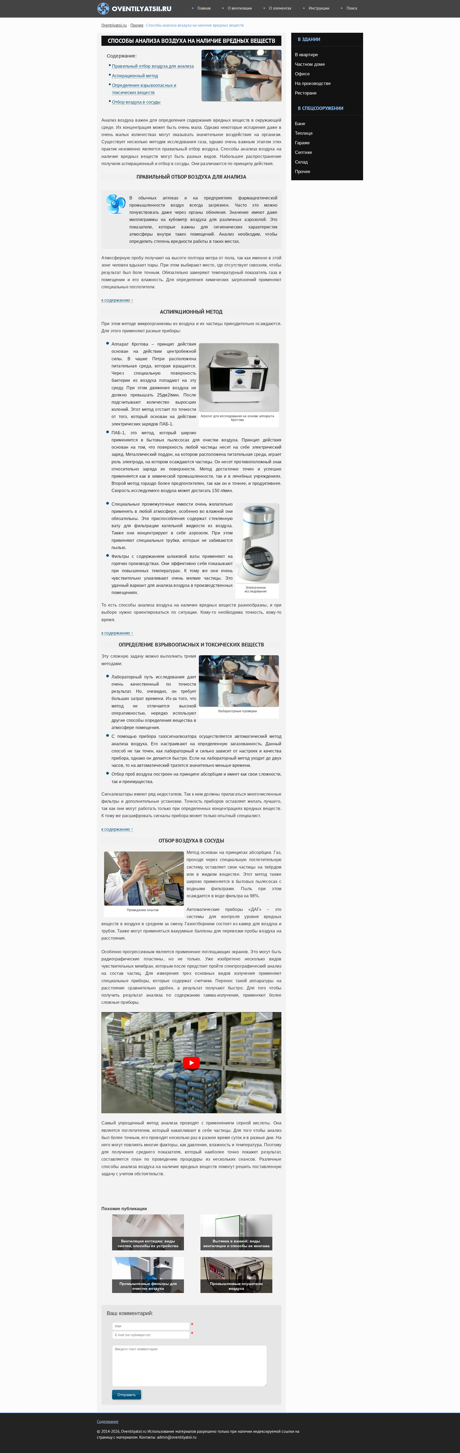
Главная (204, 8)
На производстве (313, 83)
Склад (301, 162)
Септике (303, 152)
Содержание (107, 1422)
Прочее (136, 25)
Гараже (302, 142)
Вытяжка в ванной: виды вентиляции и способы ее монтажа (236, 1243)
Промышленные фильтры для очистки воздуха (148, 1286)
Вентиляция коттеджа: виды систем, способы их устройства (148, 1243)
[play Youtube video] (191, 1062)
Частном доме (310, 64)
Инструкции (319, 8)
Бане (300, 123)
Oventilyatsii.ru (114, 25)
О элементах (280, 8)
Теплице (304, 133)
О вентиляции (240, 8)
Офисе (302, 73)
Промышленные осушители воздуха (236, 1286)
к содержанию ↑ (117, 300)
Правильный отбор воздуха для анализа (153, 66)
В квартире (306, 54)
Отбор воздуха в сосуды (136, 102)
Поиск (352, 8)
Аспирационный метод (135, 75)
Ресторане (306, 93)
